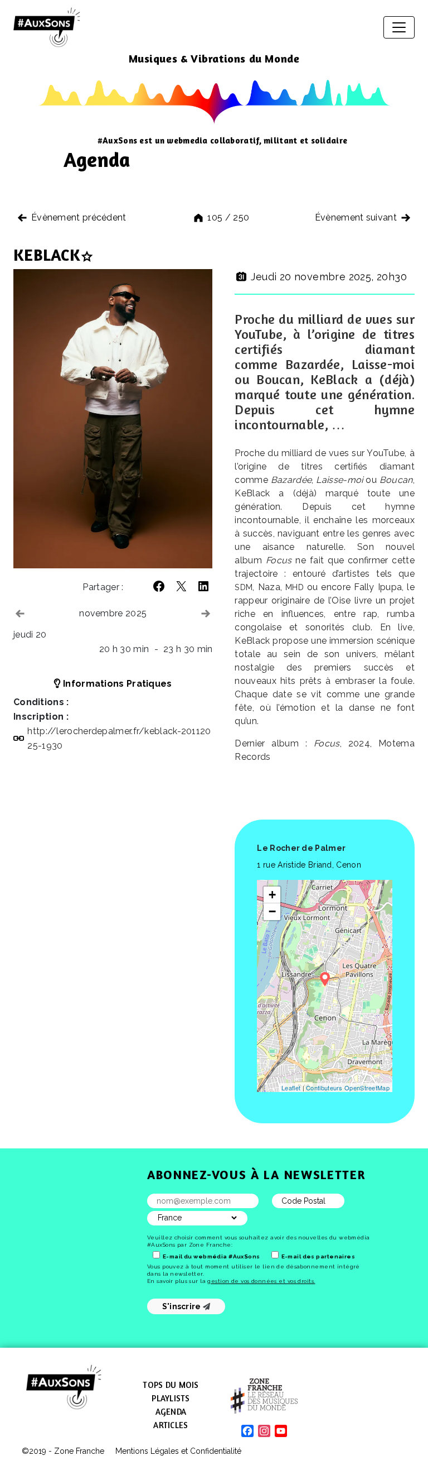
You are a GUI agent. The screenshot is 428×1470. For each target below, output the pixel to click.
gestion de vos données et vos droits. (261, 1281)
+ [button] (272, 895)
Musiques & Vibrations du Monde (214, 58)
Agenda (171, 1411)
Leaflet (290, 1087)
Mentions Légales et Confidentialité (178, 1451)
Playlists (170, 1398)
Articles (170, 1425)
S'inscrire (182, 1306)
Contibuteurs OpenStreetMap (348, 1087)
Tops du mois (170, 1385)
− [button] (272, 911)
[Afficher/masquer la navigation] (399, 27)
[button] (159, 586)
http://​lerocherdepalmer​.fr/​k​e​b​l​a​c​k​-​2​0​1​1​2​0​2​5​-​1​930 (119, 738)
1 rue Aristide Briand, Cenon (309, 864)
